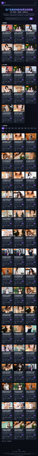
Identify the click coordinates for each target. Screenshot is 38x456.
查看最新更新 (9, 441)
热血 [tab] (12, 128)
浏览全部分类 (4, 441)
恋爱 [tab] (6, 128)
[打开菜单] (35, 3)
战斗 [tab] (28, 128)
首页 (13, 451)
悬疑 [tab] (19, 128)
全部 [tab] (3, 128)
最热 (6, 131)
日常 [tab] (15, 128)
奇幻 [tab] (25, 128)
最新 (3, 131)
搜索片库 (24, 451)
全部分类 (16, 451)
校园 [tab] (31, 128)
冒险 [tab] (9, 128)
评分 (9, 131)
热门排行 (20, 451)
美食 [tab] (22, 128)
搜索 (31, 18)
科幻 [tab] (35, 128)
